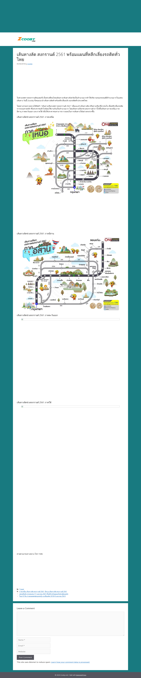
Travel (21, 589)
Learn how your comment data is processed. (70, 662)
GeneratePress (81, 675)
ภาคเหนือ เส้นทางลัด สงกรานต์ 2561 (31, 591)
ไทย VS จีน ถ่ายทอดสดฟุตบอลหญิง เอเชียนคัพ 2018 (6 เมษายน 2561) (42, 596)
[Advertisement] (70, 16)
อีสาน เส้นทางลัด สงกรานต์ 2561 (56, 591)
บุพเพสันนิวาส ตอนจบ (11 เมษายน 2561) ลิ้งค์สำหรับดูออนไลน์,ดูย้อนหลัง (43, 594)
